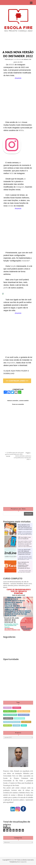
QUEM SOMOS (26, 722)
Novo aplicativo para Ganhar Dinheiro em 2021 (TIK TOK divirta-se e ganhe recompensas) (25, 527)
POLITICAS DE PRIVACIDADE (12, 722)
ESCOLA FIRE (13, 860)
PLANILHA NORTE (23, 715)
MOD (12, 173)
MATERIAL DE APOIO (10, 711)
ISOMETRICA (16, 708)
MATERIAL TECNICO (23, 711)
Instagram (20, 187)
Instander (25, 261)
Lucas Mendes (17, 59)
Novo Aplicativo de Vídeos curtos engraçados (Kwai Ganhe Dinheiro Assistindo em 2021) (24, 565)
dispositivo (11, 363)
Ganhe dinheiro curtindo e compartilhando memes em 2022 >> (22, 457)
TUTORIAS (16, 725)
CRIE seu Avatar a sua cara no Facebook (24, 538)
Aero (20, 122)
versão (10, 206)
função (13, 266)
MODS (12, 65)
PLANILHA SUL (8, 718)
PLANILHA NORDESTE (10, 715)
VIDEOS (24, 725)
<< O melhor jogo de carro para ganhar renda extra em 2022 (14, 453)
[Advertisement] (18, 98)
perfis (6, 288)
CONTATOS (7, 708)
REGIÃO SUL (7, 725)
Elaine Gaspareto (22, 862)
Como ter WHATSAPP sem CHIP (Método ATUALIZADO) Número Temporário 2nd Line (24, 552)
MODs (21, 130)
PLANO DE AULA (19, 718)
